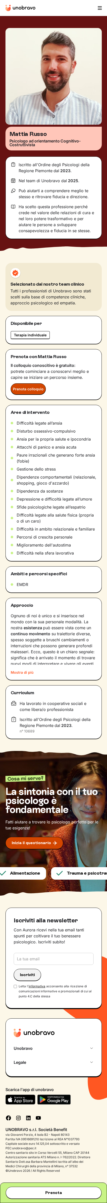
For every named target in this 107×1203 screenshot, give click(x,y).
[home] (20, 8)
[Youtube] (38, 1118)
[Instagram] (18, 1118)
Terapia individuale (30, 335)
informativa (37, 986)
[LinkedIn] (28, 1118)
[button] (99, 8)
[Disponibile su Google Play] (54, 1100)
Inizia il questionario (31, 842)
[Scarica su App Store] (20, 1100)
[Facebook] (8, 1118)
